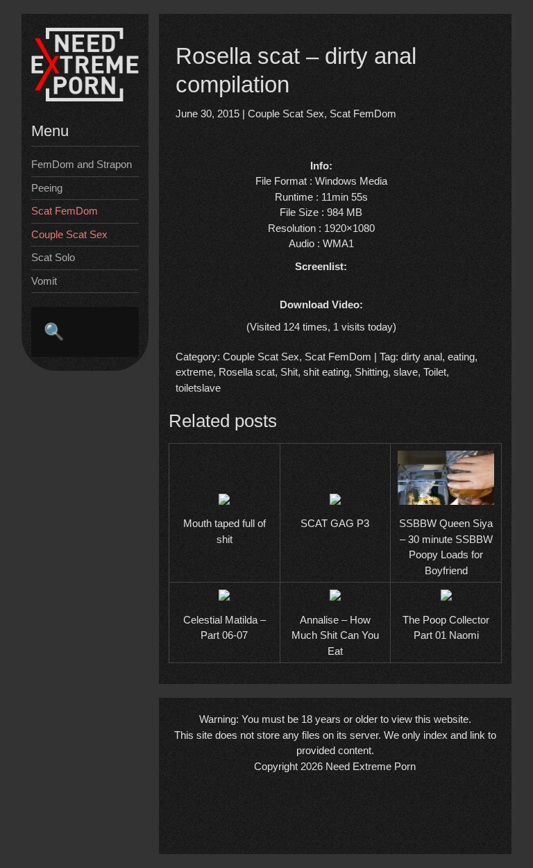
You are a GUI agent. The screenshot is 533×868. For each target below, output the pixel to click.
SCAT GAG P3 (335, 523)
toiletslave (198, 388)
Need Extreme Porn (370, 766)
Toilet (434, 372)
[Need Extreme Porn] (85, 97)
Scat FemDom (64, 211)
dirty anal (421, 356)
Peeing (46, 188)
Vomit (44, 281)
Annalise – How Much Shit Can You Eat (335, 635)
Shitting (371, 372)
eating (461, 356)
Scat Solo (53, 257)
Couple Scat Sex (69, 234)
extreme (194, 372)
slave (406, 372)
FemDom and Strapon (81, 164)
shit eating (326, 372)
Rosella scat (247, 372)
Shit (289, 372)
